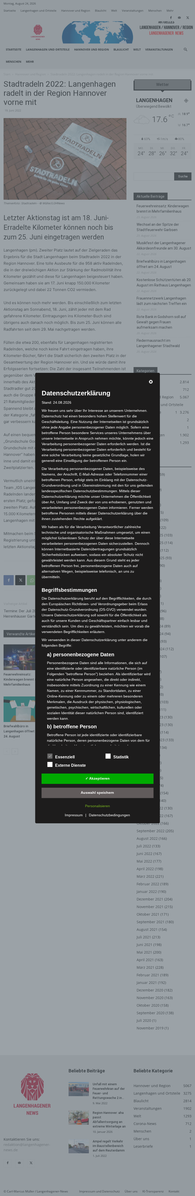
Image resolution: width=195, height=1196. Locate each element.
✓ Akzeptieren (97, 778)
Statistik (121, 757)
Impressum (74, 815)
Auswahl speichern (97, 793)
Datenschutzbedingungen (109, 815)
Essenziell (65, 757)
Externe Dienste (70, 765)
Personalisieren (97, 806)
